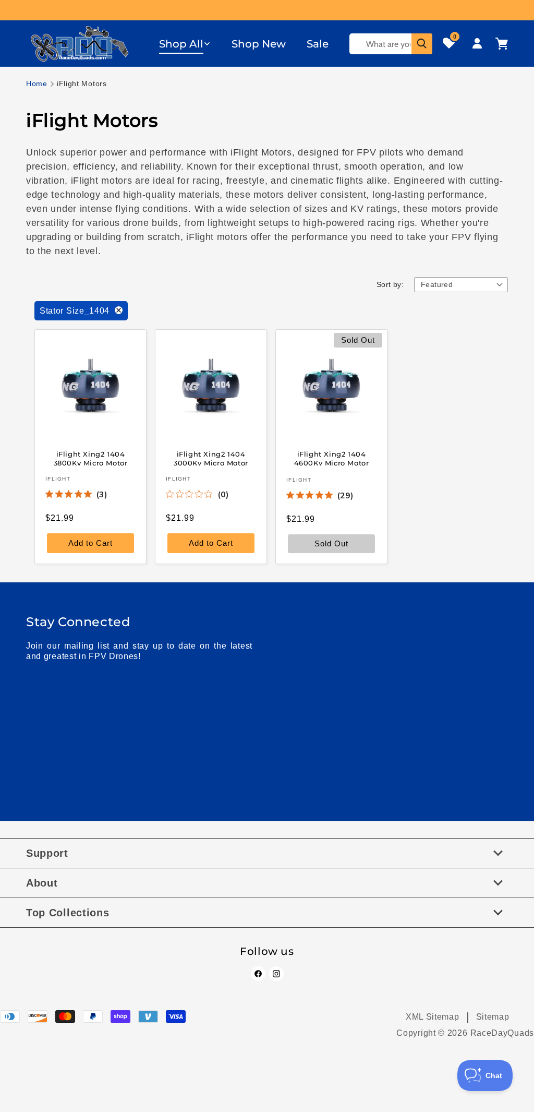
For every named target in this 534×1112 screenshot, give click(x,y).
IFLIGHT (57, 478)
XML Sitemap (432, 1016)
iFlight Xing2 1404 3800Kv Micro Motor (91, 458)
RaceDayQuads (502, 1033)
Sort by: (390, 284)
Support (47, 853)
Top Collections (68, 912)
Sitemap (492, 1016)
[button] (185, 44)
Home (36, 83)
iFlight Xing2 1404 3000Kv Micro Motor (211, 458)
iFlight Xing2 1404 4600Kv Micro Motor (331, 458)
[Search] (421, 43)
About (42, 883)
